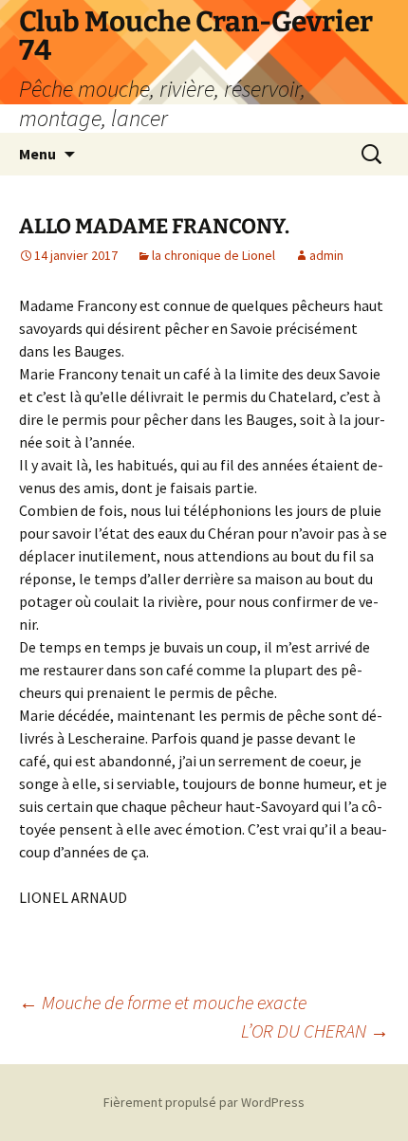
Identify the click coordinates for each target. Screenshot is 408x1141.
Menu (37, 153)
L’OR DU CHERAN (315, 1030)
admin (326, 255)
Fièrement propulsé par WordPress (204, 1102)
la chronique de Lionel (213, 255)
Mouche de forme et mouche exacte (162, 1002)
